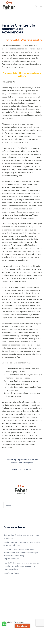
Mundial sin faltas (11, 573)
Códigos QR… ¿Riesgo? (21, 469)
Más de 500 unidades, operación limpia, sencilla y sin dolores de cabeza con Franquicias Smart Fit (21, 566)
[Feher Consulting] (9, 6)
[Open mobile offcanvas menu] (41, 5)
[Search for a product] (36, 6)
